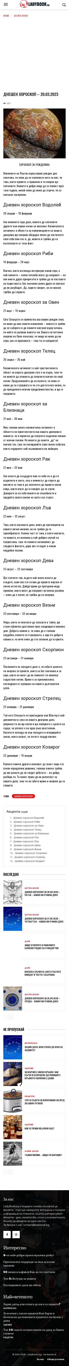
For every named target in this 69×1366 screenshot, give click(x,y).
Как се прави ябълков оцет (39, 1128)
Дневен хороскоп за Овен (29, 825)
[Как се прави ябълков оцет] (12, 1127)
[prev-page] (5, 1017)
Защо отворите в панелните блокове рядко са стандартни (41, 946)
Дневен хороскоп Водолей (28, 817)
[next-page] (11, 1017)
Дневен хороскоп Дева (27, 845)
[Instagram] (16, 1234)
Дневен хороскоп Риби (27, 821)
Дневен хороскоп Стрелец (30, 857)
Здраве (29, 1068)
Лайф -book (32, 1151)
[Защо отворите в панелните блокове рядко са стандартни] (12, 945)
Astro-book (21, 15)
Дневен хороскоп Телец (28, 829)
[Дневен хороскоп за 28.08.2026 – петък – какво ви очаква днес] (12, 892)
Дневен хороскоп (23, 796)
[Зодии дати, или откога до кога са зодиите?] (12, 1047)
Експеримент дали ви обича (22, 1285)
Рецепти (29, 1096)
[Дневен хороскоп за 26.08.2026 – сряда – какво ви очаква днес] (12, 998)
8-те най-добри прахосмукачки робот (28, 1255)
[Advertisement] (34, 53)
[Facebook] (7, 1234)
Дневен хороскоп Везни (27, 849)
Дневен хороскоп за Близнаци (31, 833)
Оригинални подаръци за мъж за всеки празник (29, 1263)
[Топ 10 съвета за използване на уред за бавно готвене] (12, 1101)
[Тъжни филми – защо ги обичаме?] (12, 1154)
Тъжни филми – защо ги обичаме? (43, 1155)
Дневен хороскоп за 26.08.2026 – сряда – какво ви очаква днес (42, 999)
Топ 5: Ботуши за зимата (19, 1278)
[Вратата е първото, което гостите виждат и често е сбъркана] (12, 972)
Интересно (31, 1043)
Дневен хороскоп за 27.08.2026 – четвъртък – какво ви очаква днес (44, 920)
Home (6, 15)
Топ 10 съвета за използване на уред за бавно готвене (45, 1101)
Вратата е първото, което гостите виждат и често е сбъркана (43, 973)
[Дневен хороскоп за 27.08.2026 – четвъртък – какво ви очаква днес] (12, 919)
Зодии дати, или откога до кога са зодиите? (44, 1048)
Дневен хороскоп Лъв (26, 841)
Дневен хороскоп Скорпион (31, 853)
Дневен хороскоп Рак (26, 837)
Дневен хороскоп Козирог (30, 861)
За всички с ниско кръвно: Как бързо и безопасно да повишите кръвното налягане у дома (42, 1075)
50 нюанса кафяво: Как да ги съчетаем (29, 1272)
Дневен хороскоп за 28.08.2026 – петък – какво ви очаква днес (42, 893)
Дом (27, 941)
